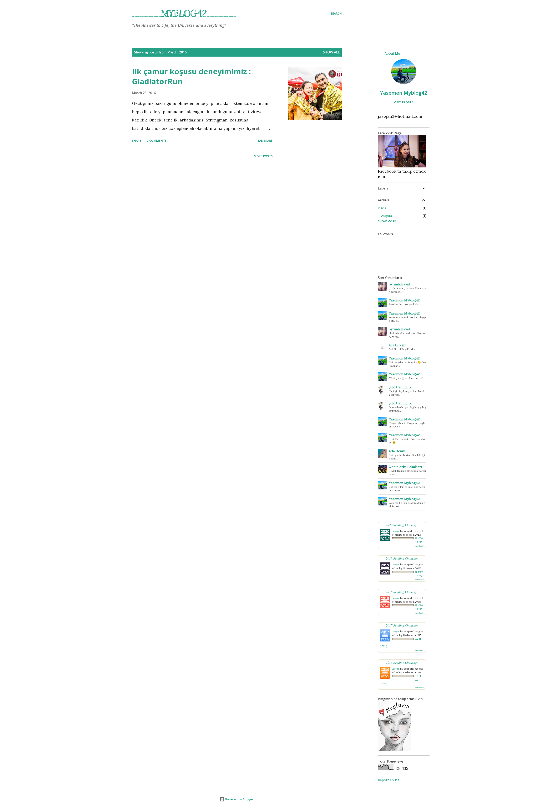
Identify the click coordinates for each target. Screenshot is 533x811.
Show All (331, 52)
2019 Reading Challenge (402, 558)
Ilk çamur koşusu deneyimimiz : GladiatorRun (191, 76)
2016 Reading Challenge (402, 662)
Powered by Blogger (239, 799)
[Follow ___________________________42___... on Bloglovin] (394, 749)
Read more (264, 140)
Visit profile (403, 102)
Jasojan (396, 530)
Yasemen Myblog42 (403, 92)
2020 (382, 208)
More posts (263, 156)
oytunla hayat (399, 284)
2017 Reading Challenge (402, 625)
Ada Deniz (397, 451)
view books (419, 546)
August (386, 215)
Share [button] (136, 140)
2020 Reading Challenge (402, 525)
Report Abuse (388, 780)
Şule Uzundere (400, 387)
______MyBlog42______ (184, 13)
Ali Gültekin (397, 345)
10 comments (156, 140)
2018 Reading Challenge (402, 591)
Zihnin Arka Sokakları (405, 467)
